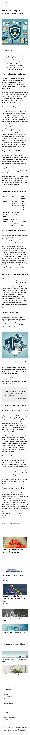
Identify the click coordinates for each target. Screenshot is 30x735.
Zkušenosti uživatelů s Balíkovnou (14, 65)
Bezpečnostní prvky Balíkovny (14, 56)
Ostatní (26, 529)
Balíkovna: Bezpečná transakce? (14, 58)
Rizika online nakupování (12, 54)
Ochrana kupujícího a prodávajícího (15, 59)
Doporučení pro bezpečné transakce (15, 61)
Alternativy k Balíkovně (12, 63)
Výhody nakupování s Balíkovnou (14, 52)
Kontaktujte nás (16, 523)
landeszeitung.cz (6, 2)
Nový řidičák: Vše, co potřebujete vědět (13, 632)
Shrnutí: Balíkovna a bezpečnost (14, 69)
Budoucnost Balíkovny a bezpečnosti (15, 67)
